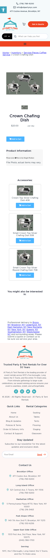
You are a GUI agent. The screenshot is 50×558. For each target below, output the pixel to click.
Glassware (36, 433)
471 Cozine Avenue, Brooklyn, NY (25, 11)
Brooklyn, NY (18, 325)
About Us (13, 417)
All (5, 36)
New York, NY (18, 329)
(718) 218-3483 (26, 509)
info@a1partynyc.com (27, 7)
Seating (36, 413)
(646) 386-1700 (26, 540)
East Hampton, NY (17, 327)
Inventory (16, 52)
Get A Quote (38, 24)
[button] (3, 9)
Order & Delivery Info (13, 429)
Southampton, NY (17, 332)
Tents (36, 421)
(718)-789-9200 (26, 479)
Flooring (37, 425)
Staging (36, 429)
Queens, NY (32, 329)
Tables (37, 417)
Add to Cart (16, 139)
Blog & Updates (13, 421)
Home (6, 52)
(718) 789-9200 (26, 4)
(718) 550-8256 (26, 523)
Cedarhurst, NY (33, 325)
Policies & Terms (13, 425)
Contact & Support (13, 433)
